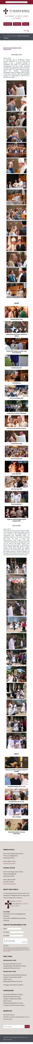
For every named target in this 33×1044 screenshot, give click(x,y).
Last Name (6, 935)
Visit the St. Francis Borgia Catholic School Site (16, 2)
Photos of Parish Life (12, 36)
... (0, 1043)
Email (5, 928)
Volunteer (25, 24)
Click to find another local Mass (13, 985)
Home (4, 36)
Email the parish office (9, 863)
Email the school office (9, 884)
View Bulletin (7, 24)
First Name (6, 932)
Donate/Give (17, 24)
